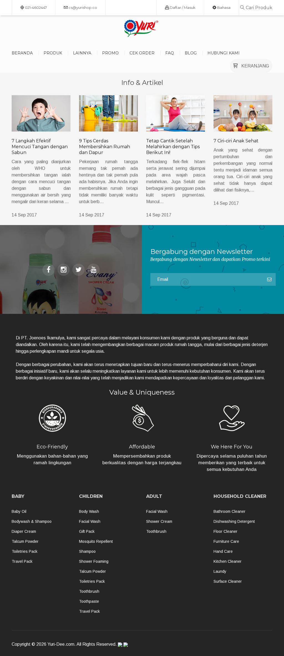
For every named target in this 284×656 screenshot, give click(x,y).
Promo (110, 53)
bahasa (223, 7)
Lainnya (82, 53)
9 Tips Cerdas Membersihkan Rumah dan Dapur (104, 146)
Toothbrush (89, 591)
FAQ (169, 53)
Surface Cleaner (228, 581)
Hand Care (223, 551)
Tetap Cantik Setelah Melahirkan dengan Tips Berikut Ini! (173, 146)
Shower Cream (159, 521)
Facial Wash (89, 521)
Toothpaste (89, 601)
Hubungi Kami (223, 53)
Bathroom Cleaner (229, 511)
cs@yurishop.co (82, 7)
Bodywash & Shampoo (32, 521)
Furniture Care (226, 541)
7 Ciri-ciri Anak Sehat (236, 140)
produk (53, 53)
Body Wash (89, 511)
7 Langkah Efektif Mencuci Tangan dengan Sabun (40, 146)
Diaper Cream (24, 531)
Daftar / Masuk (182, 7)
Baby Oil (19, 511)
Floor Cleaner (225, 531)
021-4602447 (35, 7)
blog (191, 53)
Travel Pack (22, 561)
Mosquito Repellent (96, 541)
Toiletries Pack (24, 551)
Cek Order (142, 53)
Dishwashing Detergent (234, 521)
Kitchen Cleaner (228, 561)
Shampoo (87, 551)
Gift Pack (87, 531)
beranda (22, 53)
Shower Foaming (93, 561)
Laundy (220, 571)
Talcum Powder (25, 541)
